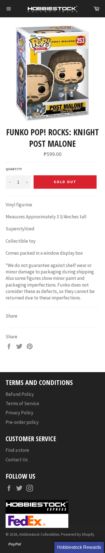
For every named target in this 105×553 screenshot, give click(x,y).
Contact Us (17, 460)
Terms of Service (22, 403)
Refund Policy (20, 394)
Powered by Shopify (77, 534)
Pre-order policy (22, 422)
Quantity (14, 169)
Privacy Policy (19, 413)
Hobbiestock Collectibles (39, 534)
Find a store (17, 450)
